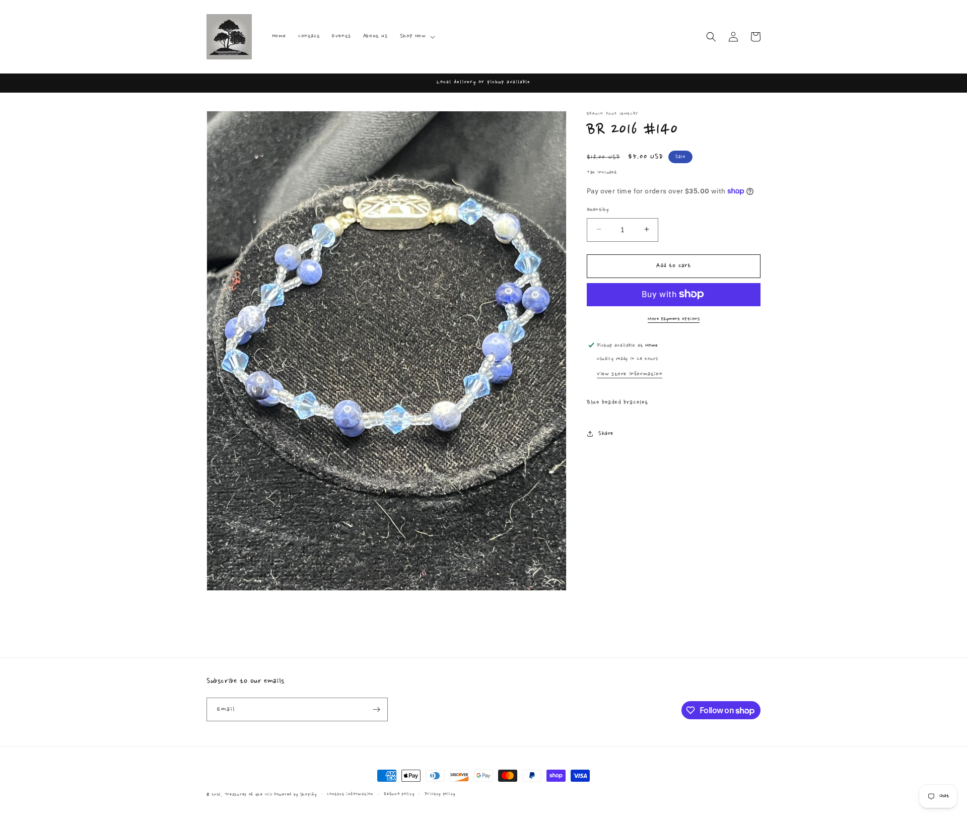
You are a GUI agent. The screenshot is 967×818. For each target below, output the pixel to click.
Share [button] (605, 433)
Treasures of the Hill (248, 794)
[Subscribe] (376, 709)
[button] (417, 36)
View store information (629, 374)
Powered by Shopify (295, 794)
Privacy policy (440, 794)
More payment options (674, 318)
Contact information (350, 794)
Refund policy (399, 794)
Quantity (597, 209)
